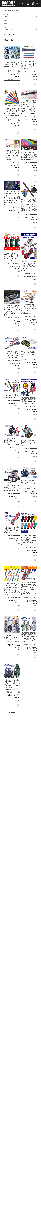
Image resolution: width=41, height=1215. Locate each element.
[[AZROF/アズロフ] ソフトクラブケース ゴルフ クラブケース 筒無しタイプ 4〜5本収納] (12, 343)
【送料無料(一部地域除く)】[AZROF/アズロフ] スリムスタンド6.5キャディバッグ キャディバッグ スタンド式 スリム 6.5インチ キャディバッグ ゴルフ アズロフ (29, 589)
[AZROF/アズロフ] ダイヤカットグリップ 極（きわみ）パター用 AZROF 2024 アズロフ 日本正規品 (29, 65)
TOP (5, 10)
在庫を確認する (11, 79)
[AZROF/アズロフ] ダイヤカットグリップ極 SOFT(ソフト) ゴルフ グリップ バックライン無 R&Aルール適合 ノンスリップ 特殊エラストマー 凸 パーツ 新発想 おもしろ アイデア (28, 107)
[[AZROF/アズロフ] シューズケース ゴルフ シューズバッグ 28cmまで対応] (29, 342)
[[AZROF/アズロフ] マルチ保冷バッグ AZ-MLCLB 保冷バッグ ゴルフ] (12, 53)
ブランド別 (10, 10)
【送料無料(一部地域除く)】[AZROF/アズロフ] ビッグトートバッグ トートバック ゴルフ (29, 400)
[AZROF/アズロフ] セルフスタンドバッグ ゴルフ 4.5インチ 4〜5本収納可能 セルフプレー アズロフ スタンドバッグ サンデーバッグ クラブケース (12, 589)
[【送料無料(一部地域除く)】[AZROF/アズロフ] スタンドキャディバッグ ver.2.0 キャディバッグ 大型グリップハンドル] (29, 623)
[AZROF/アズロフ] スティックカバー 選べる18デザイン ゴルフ (11, 395)
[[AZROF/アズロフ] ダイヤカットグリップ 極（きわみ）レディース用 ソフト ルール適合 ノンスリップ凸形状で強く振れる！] (12, 143)
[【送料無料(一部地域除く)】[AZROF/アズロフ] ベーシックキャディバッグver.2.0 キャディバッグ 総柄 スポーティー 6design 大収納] (12, 670)
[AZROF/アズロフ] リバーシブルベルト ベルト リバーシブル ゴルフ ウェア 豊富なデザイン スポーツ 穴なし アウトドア (12, 310)
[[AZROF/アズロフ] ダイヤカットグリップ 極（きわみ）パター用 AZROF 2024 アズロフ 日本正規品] (29, 52)
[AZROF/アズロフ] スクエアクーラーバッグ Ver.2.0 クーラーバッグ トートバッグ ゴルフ (12, 487)
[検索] (23, 3)
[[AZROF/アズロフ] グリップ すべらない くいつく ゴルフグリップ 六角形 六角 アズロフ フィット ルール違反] (29, 144)
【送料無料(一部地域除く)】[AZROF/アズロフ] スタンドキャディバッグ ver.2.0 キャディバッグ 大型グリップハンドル (29, 637)
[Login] (28, 3)
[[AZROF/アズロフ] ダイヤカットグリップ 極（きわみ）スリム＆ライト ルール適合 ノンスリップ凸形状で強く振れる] (12, 98)
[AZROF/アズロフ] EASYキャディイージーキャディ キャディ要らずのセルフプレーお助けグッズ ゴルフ (12, 256)
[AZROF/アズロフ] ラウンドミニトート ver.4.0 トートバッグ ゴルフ (28, 482)
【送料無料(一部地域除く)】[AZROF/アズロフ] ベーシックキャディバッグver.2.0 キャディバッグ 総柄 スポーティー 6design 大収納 (12, 684)
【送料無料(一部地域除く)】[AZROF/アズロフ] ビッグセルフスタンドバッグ (12, 529)
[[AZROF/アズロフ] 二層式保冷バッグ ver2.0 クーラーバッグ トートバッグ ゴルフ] (29, 431)
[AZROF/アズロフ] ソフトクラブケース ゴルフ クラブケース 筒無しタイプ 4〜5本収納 (12, 354)
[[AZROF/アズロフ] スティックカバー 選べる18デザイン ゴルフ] (12, 385)
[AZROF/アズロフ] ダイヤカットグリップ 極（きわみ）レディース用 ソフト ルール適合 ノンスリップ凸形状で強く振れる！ (11, 154)
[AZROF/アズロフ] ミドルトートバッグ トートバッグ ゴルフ (11, 440)
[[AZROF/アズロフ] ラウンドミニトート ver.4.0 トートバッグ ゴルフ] (29, 472)
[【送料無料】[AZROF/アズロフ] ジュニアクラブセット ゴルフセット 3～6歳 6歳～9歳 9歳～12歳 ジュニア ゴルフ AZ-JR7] (29, 246)
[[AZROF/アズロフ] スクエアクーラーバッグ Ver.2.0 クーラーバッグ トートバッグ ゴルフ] (12, 475)
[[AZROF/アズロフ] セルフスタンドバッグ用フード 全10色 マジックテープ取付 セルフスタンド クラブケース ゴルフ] (29, 523)
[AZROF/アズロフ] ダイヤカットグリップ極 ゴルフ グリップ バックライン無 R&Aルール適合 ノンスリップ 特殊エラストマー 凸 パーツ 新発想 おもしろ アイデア (12, 198)
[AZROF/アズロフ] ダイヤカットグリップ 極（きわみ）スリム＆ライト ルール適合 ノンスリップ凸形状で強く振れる (12, 112)
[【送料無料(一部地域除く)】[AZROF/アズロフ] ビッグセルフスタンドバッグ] (12, 518)
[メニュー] (37, 3)
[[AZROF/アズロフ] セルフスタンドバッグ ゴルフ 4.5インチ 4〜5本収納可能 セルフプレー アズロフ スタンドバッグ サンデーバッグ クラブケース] (12, 574)
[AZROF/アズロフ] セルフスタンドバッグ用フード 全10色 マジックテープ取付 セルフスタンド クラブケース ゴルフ (29, 540)
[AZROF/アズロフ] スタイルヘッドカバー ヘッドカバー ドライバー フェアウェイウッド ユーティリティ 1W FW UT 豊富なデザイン (28, 309)
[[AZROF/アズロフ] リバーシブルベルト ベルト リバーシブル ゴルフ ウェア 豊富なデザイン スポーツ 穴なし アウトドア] (12, 297)
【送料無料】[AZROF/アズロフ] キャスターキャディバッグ (12, 637)
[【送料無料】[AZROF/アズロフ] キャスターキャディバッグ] (12, 624)
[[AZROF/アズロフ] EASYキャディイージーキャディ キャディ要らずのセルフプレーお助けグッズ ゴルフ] (12, 242)
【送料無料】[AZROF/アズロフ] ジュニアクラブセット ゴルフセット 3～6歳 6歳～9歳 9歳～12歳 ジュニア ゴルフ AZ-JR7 (29, 266)
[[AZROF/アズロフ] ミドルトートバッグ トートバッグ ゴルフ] (12, 430)
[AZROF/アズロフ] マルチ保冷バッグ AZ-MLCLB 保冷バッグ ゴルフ (11, 65)
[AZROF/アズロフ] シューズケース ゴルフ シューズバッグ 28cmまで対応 (29, 353)
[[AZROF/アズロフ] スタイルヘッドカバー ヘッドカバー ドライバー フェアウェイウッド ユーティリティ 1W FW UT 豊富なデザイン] (29, 296)
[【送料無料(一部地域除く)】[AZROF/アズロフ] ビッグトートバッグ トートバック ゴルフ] (29, 387)
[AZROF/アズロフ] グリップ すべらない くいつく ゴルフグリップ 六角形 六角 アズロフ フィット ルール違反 (29, 156)
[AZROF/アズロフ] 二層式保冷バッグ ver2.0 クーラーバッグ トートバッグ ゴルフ (28, 442)
